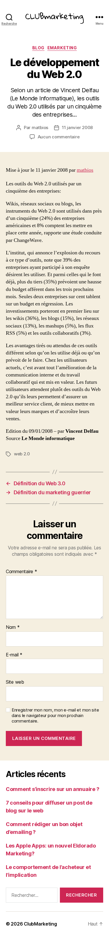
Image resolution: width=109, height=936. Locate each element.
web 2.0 (22, 454)
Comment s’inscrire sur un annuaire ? (52, 789)
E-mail (14, 655)
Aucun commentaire (59, 137)
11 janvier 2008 (77, 127)
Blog (38, 47)
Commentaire (21, 571)
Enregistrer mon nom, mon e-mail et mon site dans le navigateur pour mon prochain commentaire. (55, 715)
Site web (15, 682)
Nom (13, 627)
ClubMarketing (40, 924)
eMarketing (62, 47)
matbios (40, 127)
